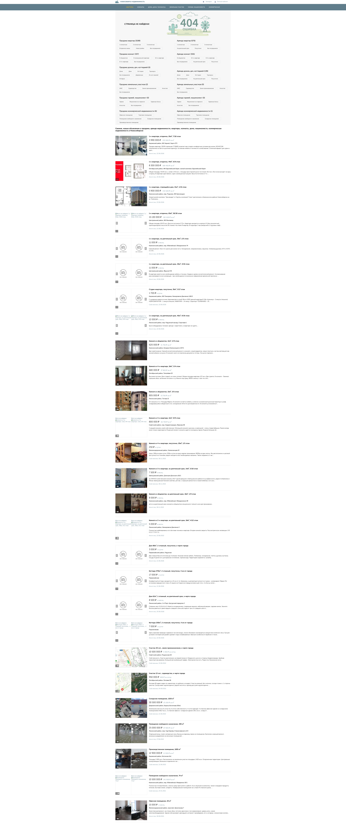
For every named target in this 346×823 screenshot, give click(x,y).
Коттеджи (140, 71)
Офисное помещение (126, 115)
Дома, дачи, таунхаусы (157, 7)
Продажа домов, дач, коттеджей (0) (134, 67)
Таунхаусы (152, 71)
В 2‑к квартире (159, 58)
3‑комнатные (151, 44)
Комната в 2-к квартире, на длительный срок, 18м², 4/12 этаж (173, 520)
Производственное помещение (128, 122)
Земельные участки (176, 7)
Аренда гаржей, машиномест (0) (191, 98)
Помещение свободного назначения (130, 118)
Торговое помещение (145, 115)
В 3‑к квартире (123, 61)
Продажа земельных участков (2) (133, 84)
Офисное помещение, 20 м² (160, 801)
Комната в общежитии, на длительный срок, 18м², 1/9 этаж (172, 494)
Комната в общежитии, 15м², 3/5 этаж (164, 392)
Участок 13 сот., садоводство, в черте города (167, 673)
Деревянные (139, 75)
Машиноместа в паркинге (137, 101)
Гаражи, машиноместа (196, 7)
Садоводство (132, 88)
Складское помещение (154, 118)
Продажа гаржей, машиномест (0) (134, 98)
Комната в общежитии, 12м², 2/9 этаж (164, 341)
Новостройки (140, 48)
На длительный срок (183, 48)
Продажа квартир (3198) (129, 41)
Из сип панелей (153, 75)
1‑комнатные (123, 44)
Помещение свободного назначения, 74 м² (166, 776)
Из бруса (122, 78)
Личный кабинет (222, 1)
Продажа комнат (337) (129, 54)
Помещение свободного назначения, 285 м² (166, 724)
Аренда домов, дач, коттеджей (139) (192, 71)
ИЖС (120, 88)
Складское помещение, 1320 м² (161, 699)
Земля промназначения (149, 88)
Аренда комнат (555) (186, 54)
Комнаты (140, 7)
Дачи (130, 71)
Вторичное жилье (124, 48)
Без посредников (155, 48)
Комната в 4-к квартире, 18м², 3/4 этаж (164, 366)
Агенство (165, 88)
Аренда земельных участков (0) (190, 84)
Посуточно (198, 48)
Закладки (209, 1)
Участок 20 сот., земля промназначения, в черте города (171, 648)
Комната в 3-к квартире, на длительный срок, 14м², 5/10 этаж (173, 469)
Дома (121, 71)
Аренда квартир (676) (186, 41)
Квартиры (129, 7)
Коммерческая (214, 7)
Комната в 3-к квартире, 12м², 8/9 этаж (164, 418)
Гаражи (121, 101)
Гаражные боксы (156, 101)
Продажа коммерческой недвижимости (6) (138, 111)
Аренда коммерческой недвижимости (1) (195, 111)
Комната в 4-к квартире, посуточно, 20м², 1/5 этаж (169, 443)
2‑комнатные (137, 44)
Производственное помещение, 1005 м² (165, 749)
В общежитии (123, 58)
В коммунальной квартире (141, 58)
